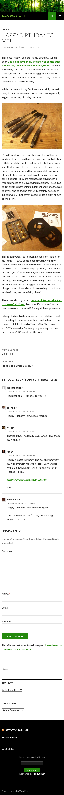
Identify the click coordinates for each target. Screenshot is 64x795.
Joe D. (10, 451)
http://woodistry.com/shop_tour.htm (27, 479)
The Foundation (10, 737)
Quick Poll (10, 352)
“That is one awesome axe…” (17, 363)
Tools (5, 29)
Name (6, 593)
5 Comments (32, 47)
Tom (22, 47)
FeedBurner (39, 773)
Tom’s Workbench (16, 730)
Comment (7, 551)
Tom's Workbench (14, 16)
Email (6, 607)
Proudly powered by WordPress (16, 791)
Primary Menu (60, 16)
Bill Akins (12, 407)
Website (6, 621)
